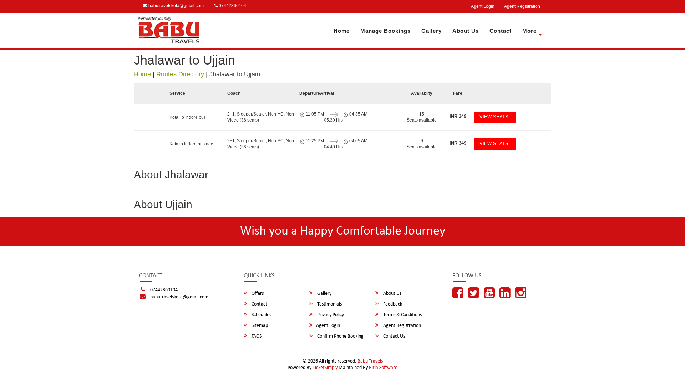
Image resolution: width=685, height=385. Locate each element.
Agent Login (482, 6)
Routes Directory (180, 74)
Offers (257, 293)
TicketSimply (325, 367)
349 (458, 116)
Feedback (392, 304)
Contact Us (393, 336)
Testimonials (329, 304)
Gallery (431, 31)
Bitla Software (383, 367)
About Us (465, 31)
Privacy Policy (330, 315)
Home (342, 31)
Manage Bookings (385, 31)
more (529, 31)
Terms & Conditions (402, 315)
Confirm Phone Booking (340, 336)
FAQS (256, 336)
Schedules (260, 315)
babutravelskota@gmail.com (175, 5)
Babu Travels (370, 361)
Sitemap (259, 325)
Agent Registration (522, 6)
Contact (500, 31)
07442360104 (232, 5)
